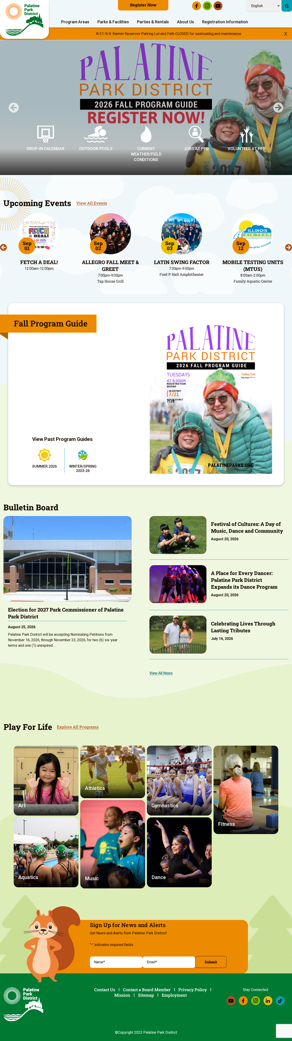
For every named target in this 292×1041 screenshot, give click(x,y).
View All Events (91, 203)
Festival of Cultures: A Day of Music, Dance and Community (247, 527)
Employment (174, 995)
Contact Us (104, 989)
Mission (122, 995)
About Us (185, 21)
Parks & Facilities (113, 21)
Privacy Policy (192, 989)
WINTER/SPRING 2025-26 (82, 468)
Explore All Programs (78, 727)
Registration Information (225, 21)
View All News (161, 673)
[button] (13, 107)
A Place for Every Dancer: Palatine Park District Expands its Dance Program (244, 580)
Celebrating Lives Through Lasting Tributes (243, 627)
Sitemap (146, 995)
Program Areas (75, 21)
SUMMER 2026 (44, 466)
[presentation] (3, 247)
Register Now (143, 5)
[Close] (285, 34)
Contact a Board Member (147, 989)
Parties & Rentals (153, 21)
